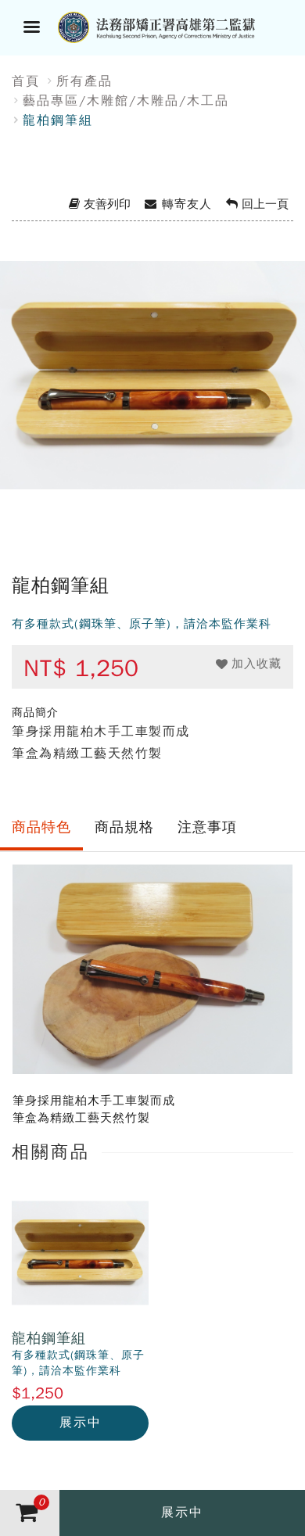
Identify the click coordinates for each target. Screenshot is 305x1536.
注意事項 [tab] (207, 827)
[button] (249, 664)
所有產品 (84, 81)
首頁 (26, 81)
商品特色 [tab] (41, 827)
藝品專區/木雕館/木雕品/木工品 (126, 101)
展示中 (80, 1422)
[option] (152, 395)
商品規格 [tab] (124, 827)
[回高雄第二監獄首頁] (172, 26)
